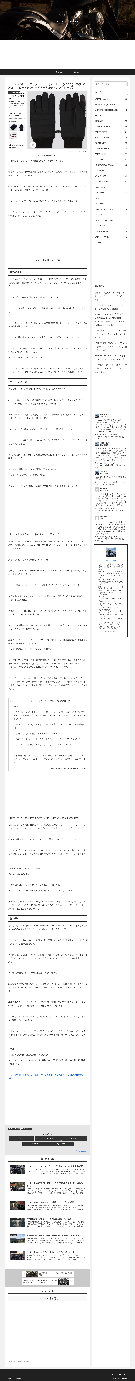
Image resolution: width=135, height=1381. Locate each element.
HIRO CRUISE (111, 560)
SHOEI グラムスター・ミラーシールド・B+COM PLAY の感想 (111, 307)
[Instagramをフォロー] (108, 631)
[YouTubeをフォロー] (111, 631)
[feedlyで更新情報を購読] (114, 631)
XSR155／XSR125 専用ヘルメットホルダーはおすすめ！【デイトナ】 (110, 357)
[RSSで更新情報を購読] (116, 631)
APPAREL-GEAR (15, 1128)
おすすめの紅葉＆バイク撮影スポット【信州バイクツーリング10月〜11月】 (111, 296)
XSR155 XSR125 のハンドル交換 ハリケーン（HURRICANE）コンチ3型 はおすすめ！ (111, 346)
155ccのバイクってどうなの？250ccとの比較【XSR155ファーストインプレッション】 (111, 368)
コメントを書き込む (48, 1298)
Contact (114, 1375)
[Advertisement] (67, 54)
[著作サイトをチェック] (105, 631)
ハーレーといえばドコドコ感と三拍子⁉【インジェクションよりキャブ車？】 (110, 334)
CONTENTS (45, 260)
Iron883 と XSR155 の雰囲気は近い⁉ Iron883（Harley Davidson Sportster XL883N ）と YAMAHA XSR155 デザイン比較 (109, 319)
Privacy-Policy (123, 1375)
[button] (61, 1144)
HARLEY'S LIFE (27, 1128)
